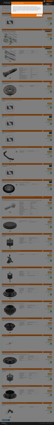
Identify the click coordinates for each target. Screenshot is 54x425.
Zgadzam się (39, 15)
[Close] (41, 2)
